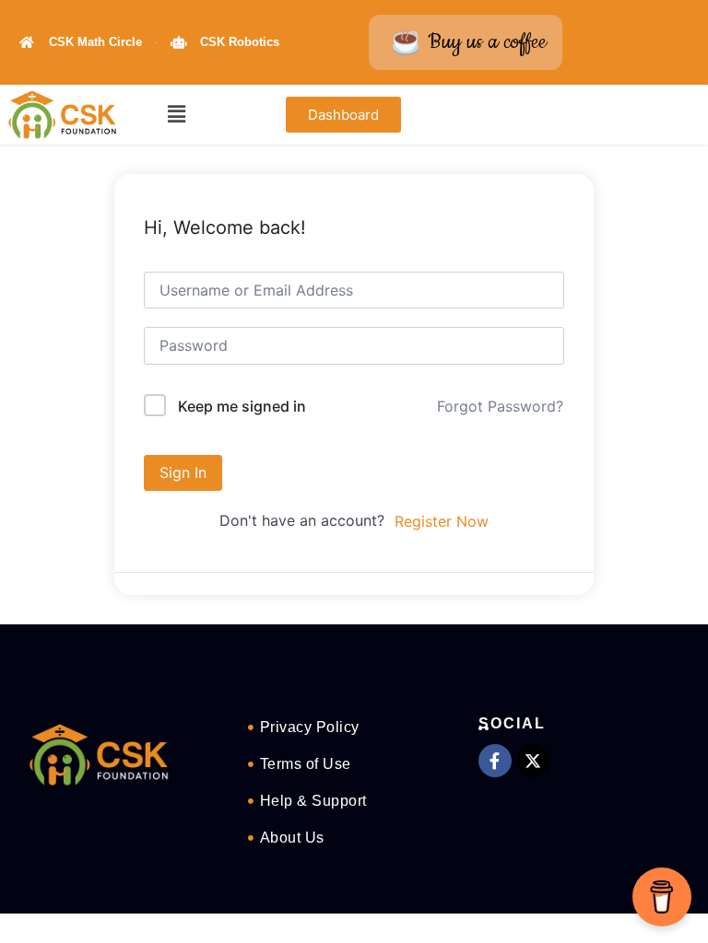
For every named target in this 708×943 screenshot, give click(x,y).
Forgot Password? (500, 406)
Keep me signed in (242, 406)
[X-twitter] (532, 760)
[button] (176, 115)
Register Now (442, 521)
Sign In (182, 472)
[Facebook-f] (495, 760)
